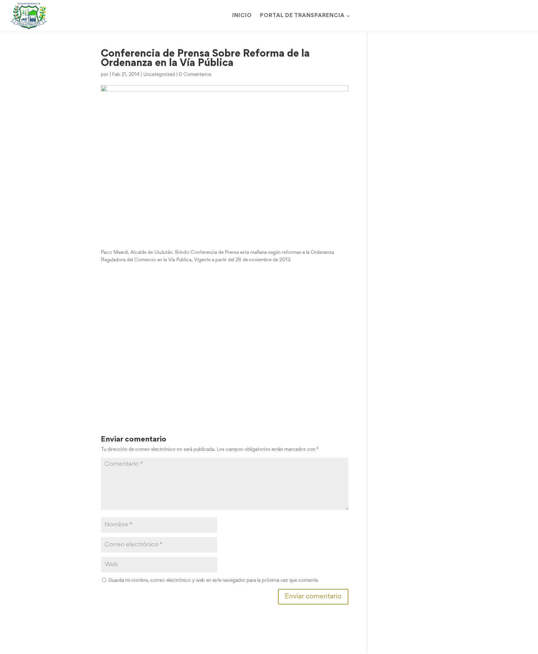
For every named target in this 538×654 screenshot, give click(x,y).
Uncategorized (159, 74)
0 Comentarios (195, 74)
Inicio (242, 16)
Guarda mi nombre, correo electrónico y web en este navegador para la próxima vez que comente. (213, 580)
